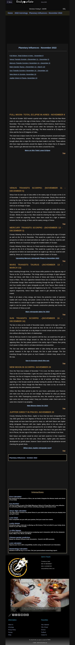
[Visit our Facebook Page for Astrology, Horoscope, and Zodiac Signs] (13, 615)
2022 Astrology (21, 13)
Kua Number (14, 504)
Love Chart (13, 518)
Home (10, 13)
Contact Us (44, 635)
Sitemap (10, 632)
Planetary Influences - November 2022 (45, 13)
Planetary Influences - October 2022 (23, 458)
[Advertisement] (37, 29)
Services (43, 629)
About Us (10, 624)
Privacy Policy (12, 629)
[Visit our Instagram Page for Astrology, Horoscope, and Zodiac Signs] (16, 615)
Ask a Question (45, 624)
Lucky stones (14, 523)
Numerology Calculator (18, 549)
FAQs (9, 635)
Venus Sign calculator (17, 511)
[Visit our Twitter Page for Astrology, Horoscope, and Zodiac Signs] (19, 615)
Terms (48, 639)
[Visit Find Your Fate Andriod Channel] (27, 615)
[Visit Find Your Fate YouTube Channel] (21, 615)
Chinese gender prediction (19, 537)
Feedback (43, 632)
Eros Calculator (15, 497)
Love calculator (15, 543)
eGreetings (11, 627)
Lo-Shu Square (15, 530)
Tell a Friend (44, 627)
